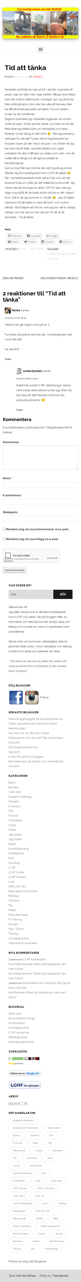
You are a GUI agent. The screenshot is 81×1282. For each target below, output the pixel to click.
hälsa (50, 1158)
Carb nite (14, 792)
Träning (13, 933)
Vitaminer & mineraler (22, 943)
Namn (7, 478)
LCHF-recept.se (18, 1032)
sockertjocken (32, 370)
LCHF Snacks (17, 877)
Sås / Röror (16, 929)
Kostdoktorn (16, 1023)
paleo (55, 1218)
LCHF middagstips (22, 1203)
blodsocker (54, 1128)
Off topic (37, 249)
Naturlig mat (19, 1218)
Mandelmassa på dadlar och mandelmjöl (35, 761)
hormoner (32, 1158)
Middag (13, 896)
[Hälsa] (16, 1058)
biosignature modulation (25, 1128)
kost (43, 1173)
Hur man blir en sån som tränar (28, 733)
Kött (11, 858)
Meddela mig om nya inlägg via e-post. (32, 539)
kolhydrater (36, 1166)
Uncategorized (18, 938)
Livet (11, 881)
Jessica (38, 76)
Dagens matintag (19, 796)
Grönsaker (15, 820)
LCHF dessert (20, 1188)
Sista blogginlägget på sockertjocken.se (35, 719)
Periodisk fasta (18, 914)
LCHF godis (19, 1196)
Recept (13, 924)
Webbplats (10, 512)
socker (35, 1241)
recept (59, 1234)
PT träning (15, 919)
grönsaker (58, 1150)
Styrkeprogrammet (21, 1042)
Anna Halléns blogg (21, 1018)
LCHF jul (39, 1196)
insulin (16, 1166)
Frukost (13, 815)
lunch (45, 1203)
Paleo (12, 910)
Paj (10, 905)
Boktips (13, 787)
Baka (11, 782)
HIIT (15, 1158)
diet (51, 1135)
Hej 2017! (14, 752)
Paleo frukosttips (22, 1226)
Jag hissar (15, 839)
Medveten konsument (22, 891)
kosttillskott (19, 1181)
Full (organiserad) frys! (23, 747)
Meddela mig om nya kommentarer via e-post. (37, 529)
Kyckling (14, 863)
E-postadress (12, 495)
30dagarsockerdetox (23, 1120)
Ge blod (13, 766)
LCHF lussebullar (34, 959)
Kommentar (11, 442)
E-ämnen (18, 1143)
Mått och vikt (17, 886)
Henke (15, 310)
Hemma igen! (17, 728)
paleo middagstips (50, 1226)
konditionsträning (22, 1173)
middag (62, 1203)
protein (42, 1234)
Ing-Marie (14, 992)
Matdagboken (18, 1037)
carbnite (34, 1135)
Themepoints (60, 1275)
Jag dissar (15, 834)
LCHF (22, 249)
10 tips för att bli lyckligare (25, 756)
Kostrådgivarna (18, 1027)
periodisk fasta (20, 1234)
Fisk (10, 811)
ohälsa (52, 259)
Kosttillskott (16, 853)
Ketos (12, 844)
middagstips (19, 1211)
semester (18, 1241)
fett (50, 1143)
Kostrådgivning (18, 848)
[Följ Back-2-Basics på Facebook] (16, 697)
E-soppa (14, 806)
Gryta (12, 825)
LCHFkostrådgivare (62, 254)
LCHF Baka (56, 1181)
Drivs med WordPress (22, 1275)
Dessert (13, 801)
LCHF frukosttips (46, 1188)
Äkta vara (14, 1013)
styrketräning (56, 1241)
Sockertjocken (18, 964)
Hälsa (12, 829)
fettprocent (19, 1150)
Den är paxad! (13, 278)
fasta (35, 1143)
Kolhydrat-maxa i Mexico (59, 278)
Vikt (33, 1249)
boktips (17, 1135)
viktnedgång (51, 1249)
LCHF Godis (16, 872)
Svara (8, 359)
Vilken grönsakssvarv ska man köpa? (32, 723)
